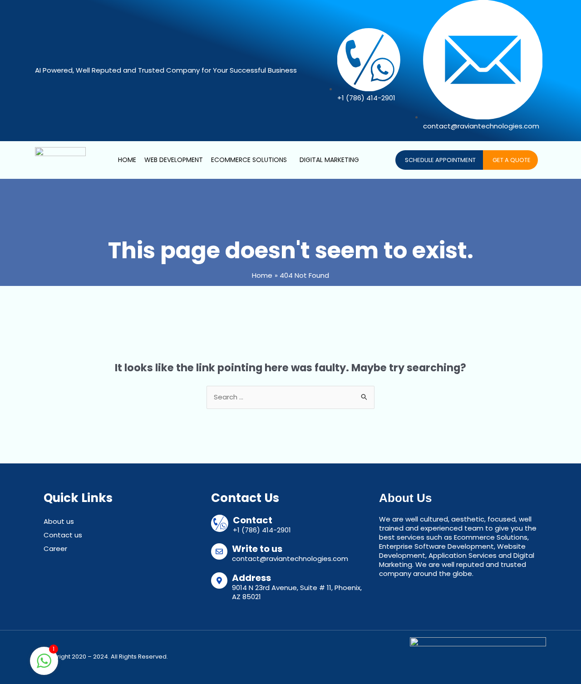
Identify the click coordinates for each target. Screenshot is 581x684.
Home (127, 159)
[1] (44, 665)
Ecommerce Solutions (249, 159)
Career (55, 548)
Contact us (63, 535)
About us (59, 521)
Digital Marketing (329, 159)
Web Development (173, 159)
